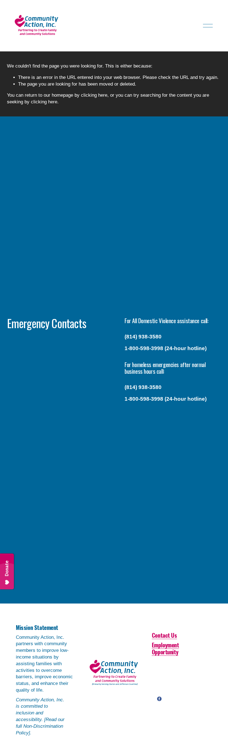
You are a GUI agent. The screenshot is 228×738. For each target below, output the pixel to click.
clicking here (94, 95)
